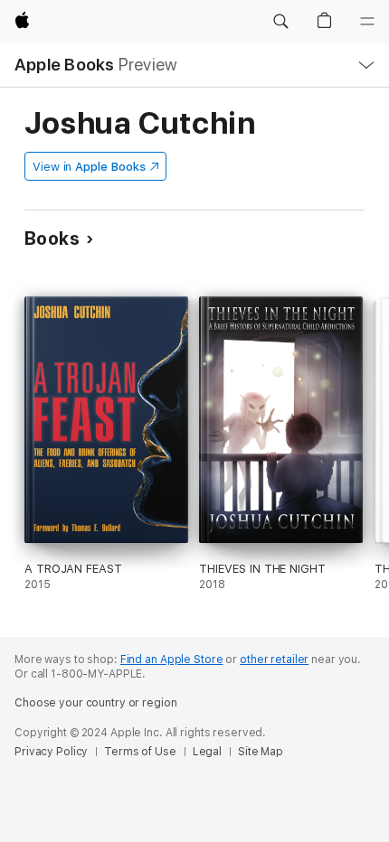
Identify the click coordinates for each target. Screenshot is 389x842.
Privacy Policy (51, 751)
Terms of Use (140, 751)
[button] (280, 21)
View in (89, 166)
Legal (207, 751)
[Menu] (367, 21)
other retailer (274, 659)
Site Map (260, 751)
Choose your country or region (95, 703)
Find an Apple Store (171, 659)
